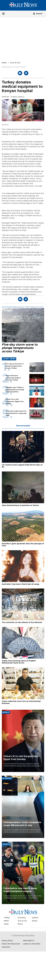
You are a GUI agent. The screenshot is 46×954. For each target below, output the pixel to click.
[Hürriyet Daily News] (23, 5)
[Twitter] (26, 73)
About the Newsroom (11, 944)
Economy (22, 918)
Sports (34, 921)
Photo (20, 924)
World (6, 921)
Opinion (35, 918)
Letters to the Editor (31, 944)
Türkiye (7, 918)
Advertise (6, 947)
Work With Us (28, 941)
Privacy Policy (7, 941)
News (4, 63)
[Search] (34, 14)
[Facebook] (20, 73)
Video (6, 924)
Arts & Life (15, 63)
